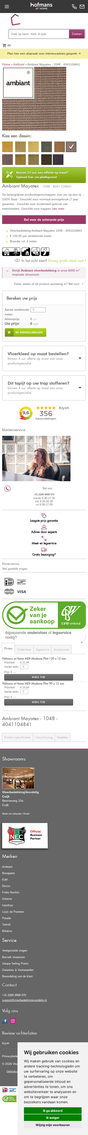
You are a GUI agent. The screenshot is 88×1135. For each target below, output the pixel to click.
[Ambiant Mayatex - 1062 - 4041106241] (20, 160)
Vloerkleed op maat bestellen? (38, 358)
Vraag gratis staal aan (53, 260)
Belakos (7, 931)
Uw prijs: (12, 324)
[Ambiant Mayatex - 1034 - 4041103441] (33, 147)
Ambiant (18, 64)
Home (6, 64)
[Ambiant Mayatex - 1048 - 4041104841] (34, 99)
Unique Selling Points (15, 963)
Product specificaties (17, 737)
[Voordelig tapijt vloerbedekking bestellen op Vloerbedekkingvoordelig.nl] (17, 21)
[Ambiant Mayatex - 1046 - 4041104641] (46, 147)
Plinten (8, 648)
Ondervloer (24, 649)
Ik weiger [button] (52, 1117)
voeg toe (38, 677)
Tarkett (6, 924)
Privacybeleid (11, 1056)
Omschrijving (44, 737)
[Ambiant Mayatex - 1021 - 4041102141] (7, 147)
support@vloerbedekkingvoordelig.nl (24, 1000)
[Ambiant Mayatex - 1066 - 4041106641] (33, 160)
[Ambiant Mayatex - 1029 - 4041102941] (20, 147)
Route (26, 813)
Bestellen (62, 737)
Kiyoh (5, 1043)
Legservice (42, 649)
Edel (5, 879)
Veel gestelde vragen (15, 568)
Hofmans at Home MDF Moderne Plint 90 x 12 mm (33, 683)
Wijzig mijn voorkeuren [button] (53, 1125)
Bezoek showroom (13, 957)
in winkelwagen (29, 332)
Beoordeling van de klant (17, 976)
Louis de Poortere (13, 911)
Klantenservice (10, 563)
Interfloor (7, 905)
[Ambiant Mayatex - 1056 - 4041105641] (7, 160)
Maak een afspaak (11, 813)
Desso (6, 886)
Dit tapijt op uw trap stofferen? (39, 387)
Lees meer (58, 208)
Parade (6, 918)
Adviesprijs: (12, 319)
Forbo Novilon (10, 892)
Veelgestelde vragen (14, 950)
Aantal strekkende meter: (17, 312)
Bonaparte (8, 873)
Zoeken (77, 34)
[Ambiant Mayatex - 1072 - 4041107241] (46, 160)
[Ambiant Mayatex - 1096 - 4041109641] (58, 160)
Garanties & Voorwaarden (18, 970)
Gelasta (7, 898)
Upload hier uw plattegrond (42, 175)
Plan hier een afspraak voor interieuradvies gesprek (42, 53)
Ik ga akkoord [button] (53, 1110)
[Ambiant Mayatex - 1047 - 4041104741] (59, 147)
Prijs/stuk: (9, 662)
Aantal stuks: (11, 666)
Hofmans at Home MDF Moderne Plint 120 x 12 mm (34, 658)
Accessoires (61, 649)
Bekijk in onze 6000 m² (45, 272)
